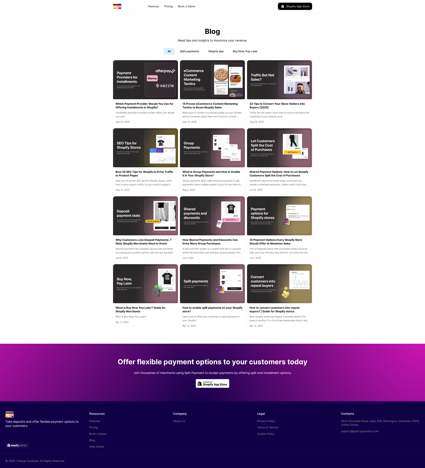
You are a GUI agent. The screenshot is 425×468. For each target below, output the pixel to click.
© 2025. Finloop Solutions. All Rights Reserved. (35, 461)
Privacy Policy (266, 421)
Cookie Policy (266, 433)
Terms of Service (267, 427)
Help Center (96, 446)
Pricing (93, 427)
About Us (179, 421)
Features (94, 421)
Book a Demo (98, 433)
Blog (92, 440)
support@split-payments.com (360, 431)
